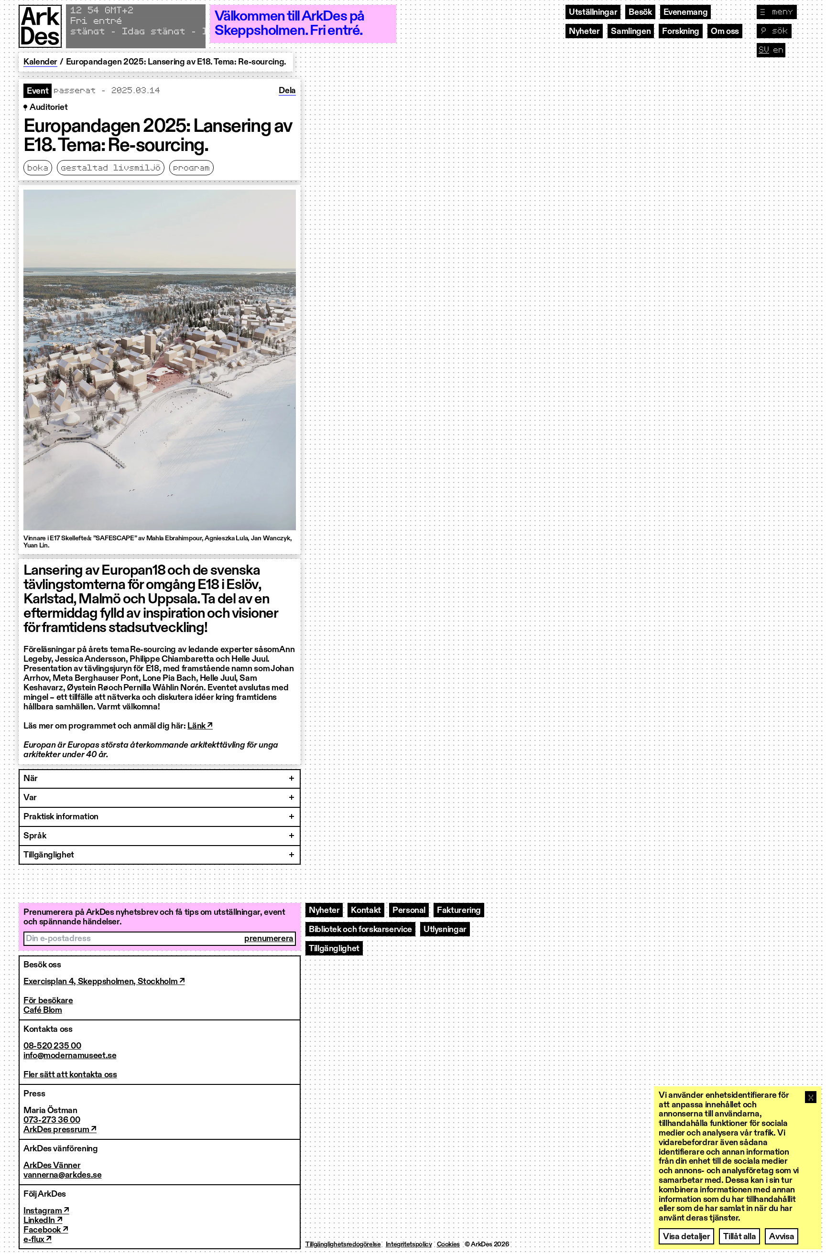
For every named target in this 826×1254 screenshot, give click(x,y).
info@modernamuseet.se (69, 1055)
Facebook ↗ (45, 1230)
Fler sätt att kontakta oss (70, 1075)
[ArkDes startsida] (40, 26)
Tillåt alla (739, 1237)
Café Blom (42, 1010)
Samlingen (631, 31)
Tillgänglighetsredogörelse (343, 1244)
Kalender (40, 62)
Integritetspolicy (409, 1244)
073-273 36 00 (51, 1120)
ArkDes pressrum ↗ (60, 1129)
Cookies (448, 1244)
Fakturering (459, 910)
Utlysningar (445, 929)
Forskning (680, 31)
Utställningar (593, 12)
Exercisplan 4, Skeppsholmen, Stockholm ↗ (104, 981)
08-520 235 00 (52, 1046)
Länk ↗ (200, 726)
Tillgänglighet (334, 948)
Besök (640, 12)
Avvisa (781, 1237)
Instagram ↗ (46, 1211)
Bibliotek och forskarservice (360, 929)
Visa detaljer (686, 1237)
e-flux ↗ (37, 1239)
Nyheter (584, 31)
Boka (37, 168)
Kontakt (365, 910)
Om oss (725, 31)
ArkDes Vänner (51, 1165)
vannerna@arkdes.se (62, 1175)
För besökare (48, 1001)
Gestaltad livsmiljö (111, 168)
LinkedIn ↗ (42, 1220)
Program (191, 168)
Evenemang (685, 12)
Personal (408, 910)
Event (37, 91)
